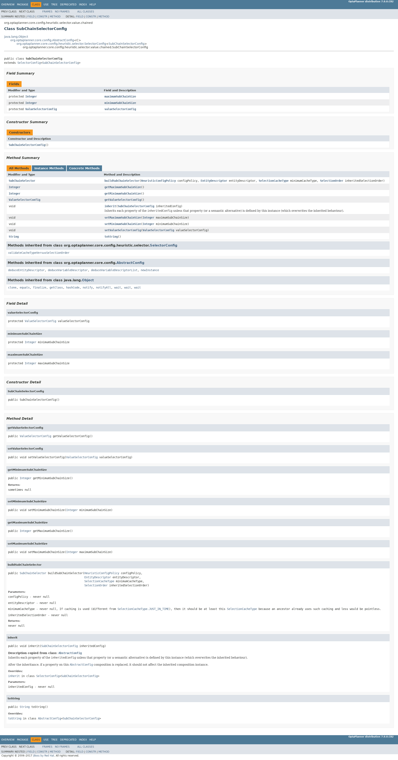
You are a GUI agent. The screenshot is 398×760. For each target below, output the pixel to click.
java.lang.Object (16, 36)
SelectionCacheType (274, 180)
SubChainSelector (22, 180)
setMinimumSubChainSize (122, 224)
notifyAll (103, 287)
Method (55, 16)
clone (12, 287)
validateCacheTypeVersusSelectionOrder (38, 252)
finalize (39, 287)
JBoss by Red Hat (43, 755)
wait (117, 287)
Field (31, 16)
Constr (42, 16)
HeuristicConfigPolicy (158, 180)
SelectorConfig (29, 62)
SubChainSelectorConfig (126, 43)
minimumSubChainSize (120, 103)
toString (111, 236)
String (14, 236)
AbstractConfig (130, 263)
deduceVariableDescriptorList (114, 270)
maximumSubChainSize (120, 96)
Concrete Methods (84, 168)
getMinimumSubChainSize (122, 193)
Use (46, 4)
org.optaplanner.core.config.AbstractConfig (42, 40)
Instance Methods (49, 168)
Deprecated (68, 4)
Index (83, 4)
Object (88, 280)
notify (88, 287)
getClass (56, 287)
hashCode (72, 287)
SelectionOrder (331, 180)
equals (25, 287)
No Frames (62, 11)
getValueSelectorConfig (122, 199)
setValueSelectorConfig (122, 230)
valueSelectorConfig (120, 109)
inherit (110, 206)
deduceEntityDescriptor (26, 270)
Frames (47, 11)
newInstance (150, 270)
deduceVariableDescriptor (68, 270)
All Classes (85, 11)
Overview (8, 4)
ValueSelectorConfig (41, 109)
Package (22, 4)
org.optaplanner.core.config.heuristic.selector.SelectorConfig (61, 43)
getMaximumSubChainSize (122, 187)
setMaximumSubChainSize (122, 217)
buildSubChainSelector (121, 180)
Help (92, 4)
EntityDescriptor (214, 180)
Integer (31, 96)
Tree (54, 4)
